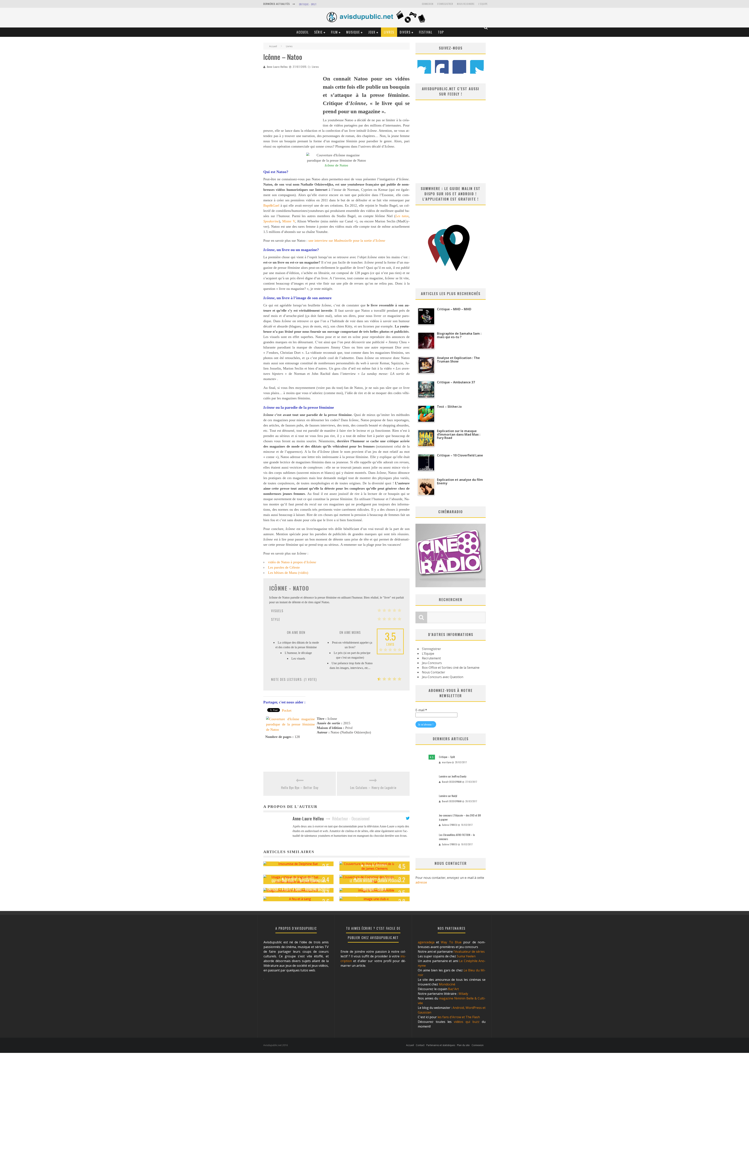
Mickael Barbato (367, 895)
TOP (441, 32)
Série (318, 32)
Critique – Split (447, 757)
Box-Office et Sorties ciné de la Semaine (450, 667)
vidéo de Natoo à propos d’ (292, 562)
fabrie (368, 865)
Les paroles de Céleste (284, 567)
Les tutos (402, 216)
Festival (425, 32)
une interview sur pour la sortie (346, 240)
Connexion (427, 3)
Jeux (371, 32)
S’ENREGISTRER (445, 3)
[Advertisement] (292, 99)
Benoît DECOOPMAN (452, 781)
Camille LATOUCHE (291, 860)
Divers (405, 32)
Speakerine (271, 221)
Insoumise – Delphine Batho (298, 854)
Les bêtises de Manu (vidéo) (288, 573)
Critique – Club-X (374, 889)
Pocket (286, 710)
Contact (420, 1045)
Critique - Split (308, 4)
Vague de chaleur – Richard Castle (298, 872)
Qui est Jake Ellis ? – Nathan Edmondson (299, 880)
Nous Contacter (433, 672)
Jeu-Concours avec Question (442, 677)
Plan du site (463, 1045)
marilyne (446, 762)
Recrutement (431, 658)
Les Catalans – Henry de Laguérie (373, 787)
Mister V (288, 221)
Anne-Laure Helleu (277, 67)
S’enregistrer (431, 649)
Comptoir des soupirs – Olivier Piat (375, 872)
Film (334, 32)
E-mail (421, 710)
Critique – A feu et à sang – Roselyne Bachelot (298, 889)
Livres (389, 32)
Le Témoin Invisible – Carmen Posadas (374, 880)
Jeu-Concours (432, 663)
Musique (353, 32)
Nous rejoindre (466, 3)
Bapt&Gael (271, 205)
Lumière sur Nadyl (448, 796)
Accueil (302, 32)
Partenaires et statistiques (440, 1045)
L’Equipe (483, 3)
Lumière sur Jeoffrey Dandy (452, 776)
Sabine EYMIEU (449, 824)
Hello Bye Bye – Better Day (299, 787)
